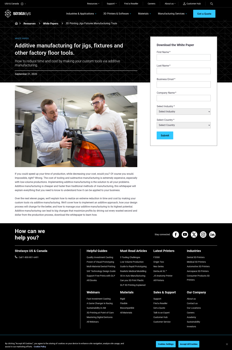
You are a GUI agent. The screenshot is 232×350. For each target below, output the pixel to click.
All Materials (126, 312)
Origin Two (158, 262)
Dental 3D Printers (196, 257)
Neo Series (158, 266)
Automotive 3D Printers (198, 266)
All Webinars (93, 322)
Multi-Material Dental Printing (101, 266)
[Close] (226, 344)
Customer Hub (194, 3)
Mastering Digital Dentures (100, 317)
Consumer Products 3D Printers (198, 277)
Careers (151, 3)
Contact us (192, 303)
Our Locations (194, 308)
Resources (92, 3)
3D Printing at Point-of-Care (100, 312)
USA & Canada (12, 3)
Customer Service (161, 322)
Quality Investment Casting (100, 257)
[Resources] (39, 23)
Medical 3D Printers (196, 262)
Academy (191, 317)
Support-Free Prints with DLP (101, 275)
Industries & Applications (80, 13)
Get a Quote (159, 308)
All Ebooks (92, 280)
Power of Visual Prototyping (100, 262)
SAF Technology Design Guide (101, 271)
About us (169, 3)
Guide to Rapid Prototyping (133, 266)
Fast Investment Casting (99, 299)
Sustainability (193, 322)
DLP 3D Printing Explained (133, 285)
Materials (143, 13)
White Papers (50, 23)
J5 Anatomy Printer (163, 275)
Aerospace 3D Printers (198, 271)
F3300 (156, 257)
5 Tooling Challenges (130, 257)
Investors (191, 326)
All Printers (158, 280)
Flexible (123, 303)
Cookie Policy (40, 346)
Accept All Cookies (189, 344)
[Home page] (15, 24)
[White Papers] (62, 23)
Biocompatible (127, 308)
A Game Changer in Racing (100, 303)
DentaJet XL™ (160, 271)
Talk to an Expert (161, 312)
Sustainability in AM (96, 308)
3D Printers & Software (116, 13)
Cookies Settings (166, 344)
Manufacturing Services (171, 13)
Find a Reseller (131, 3)
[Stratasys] (18, 14)
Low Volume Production (132, 262)
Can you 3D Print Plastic (132, 280)
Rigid (122, 299)
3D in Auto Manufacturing (132, 275)
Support (111, 3)
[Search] (211, 3)
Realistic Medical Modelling (133, 271)
